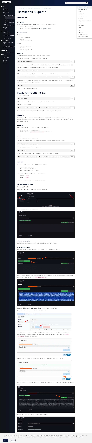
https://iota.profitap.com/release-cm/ (43, 28)
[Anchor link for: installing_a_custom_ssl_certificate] (47, 93)
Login (6, 19)
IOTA (2, 6)
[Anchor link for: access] (24, 162)
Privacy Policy (80, 436)
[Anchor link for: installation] (28, 17)
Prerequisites (81, 13)
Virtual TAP (4, 50)
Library (3, 54)
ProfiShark (4, 31)
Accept (5, 440)
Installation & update (8, 17)
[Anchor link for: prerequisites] (24, 22)
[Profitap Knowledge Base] (7, 3)
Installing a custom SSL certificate (84, 21)
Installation (80, 11)
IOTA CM (25, 8)
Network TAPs (5, 41)
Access (79, 30)
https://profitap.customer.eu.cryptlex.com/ (33, 308)
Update (79, 23)
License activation (81, 32)
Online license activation (83, 34)
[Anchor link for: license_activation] (33, 184)
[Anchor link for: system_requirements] (28, 32)
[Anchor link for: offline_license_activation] (30, 247)
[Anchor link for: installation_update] (47, 11)
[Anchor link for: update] (24, 115)
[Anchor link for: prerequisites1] (24, 125)
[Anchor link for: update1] (21, 135)
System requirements (82, 16)
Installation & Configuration (34, 8)
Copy (72, 61)
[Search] (86, 3)
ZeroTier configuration (9, 22)
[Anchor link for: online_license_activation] (30, 241)
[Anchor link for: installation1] (23, 53)
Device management (9, 20)
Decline (12, 440)
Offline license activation (83, 36)
